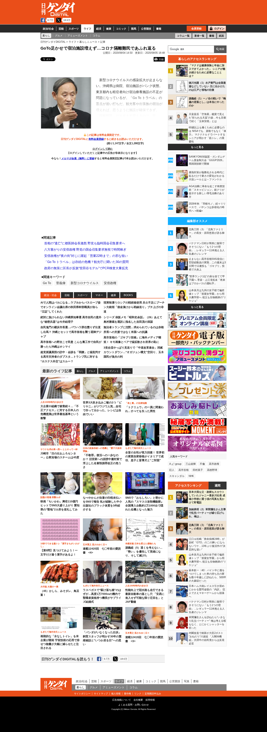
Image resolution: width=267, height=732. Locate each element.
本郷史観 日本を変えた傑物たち (140, 543)
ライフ (87, 28)
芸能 (61, 28)
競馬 (133, 28)
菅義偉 (60, 283)
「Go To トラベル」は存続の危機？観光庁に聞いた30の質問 (86, 262)
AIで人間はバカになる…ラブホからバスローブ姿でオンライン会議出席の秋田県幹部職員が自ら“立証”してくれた (70, 307)
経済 (98, 28)
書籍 (158, 28)
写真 (186, 681)
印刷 (161, 59)
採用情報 (150, 699)
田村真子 (198, 469)
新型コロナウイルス (85, 283)
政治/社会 (48, 28)
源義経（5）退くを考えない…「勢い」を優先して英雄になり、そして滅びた (143, 551)
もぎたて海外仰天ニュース (138, 448)
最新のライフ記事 (57, 371)
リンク (137, 693)
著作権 (127, 693)
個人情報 (116, 693)
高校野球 (212, 469)
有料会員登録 (96, 139)
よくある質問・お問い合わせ (133, 704)
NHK (191, 476)
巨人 (171, 469)
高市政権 (214, 463)
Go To (47, 283)
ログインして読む (102, 148)
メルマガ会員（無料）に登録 (77, 158)
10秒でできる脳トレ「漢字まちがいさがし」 (59, 544)
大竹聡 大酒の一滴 (49, 586)
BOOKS (128, 295)
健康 (108, 28)
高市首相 (183, 469)
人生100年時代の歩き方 (51, 402)
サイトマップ (101, 693)
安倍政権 (110, 283)
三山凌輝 (190, 463)
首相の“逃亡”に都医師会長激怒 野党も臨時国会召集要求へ (84, 243)
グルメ (91, 371)
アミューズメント (109, 371)
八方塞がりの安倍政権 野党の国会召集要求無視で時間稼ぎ (85, 249)
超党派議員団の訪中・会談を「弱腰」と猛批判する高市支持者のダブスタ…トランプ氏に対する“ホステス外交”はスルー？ (70, 357)
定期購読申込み (153, 693)
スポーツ (74, 28)
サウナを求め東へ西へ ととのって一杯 (59, 449)
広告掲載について (121, 699)
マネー (99, 295)
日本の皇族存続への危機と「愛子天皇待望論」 (102, 449)
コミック (121, 28)
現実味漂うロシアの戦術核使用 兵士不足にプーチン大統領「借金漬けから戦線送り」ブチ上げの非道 (134, 307)
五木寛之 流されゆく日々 (95, 544)
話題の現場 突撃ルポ (50, 497)
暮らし (80, 371)
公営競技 (146, 28)
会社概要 (138, 699)
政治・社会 (50, 295)
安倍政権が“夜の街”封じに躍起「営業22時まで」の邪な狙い (86, 255)
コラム (127, 371)
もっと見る (197, 147)
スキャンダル (177, 476)
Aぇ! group (175, 463)
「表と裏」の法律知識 (136, 403)
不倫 (202, 463)
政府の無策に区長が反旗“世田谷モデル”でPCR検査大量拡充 (86, 268)
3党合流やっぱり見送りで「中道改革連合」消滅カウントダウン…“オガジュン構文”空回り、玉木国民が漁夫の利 (134, 352)
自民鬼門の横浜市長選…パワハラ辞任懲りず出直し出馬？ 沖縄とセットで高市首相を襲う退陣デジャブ (70, 332)
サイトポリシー (82, 693)
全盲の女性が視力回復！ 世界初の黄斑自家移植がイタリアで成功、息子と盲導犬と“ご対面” (144, 456)
